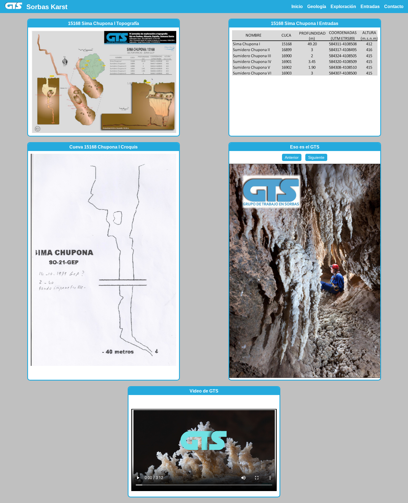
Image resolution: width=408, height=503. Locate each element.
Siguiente (316, 157)
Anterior (292, 157)
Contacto (394, 6)
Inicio (297, 6)
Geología (316, 6)
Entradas (370, 6)
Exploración (343, 6)
